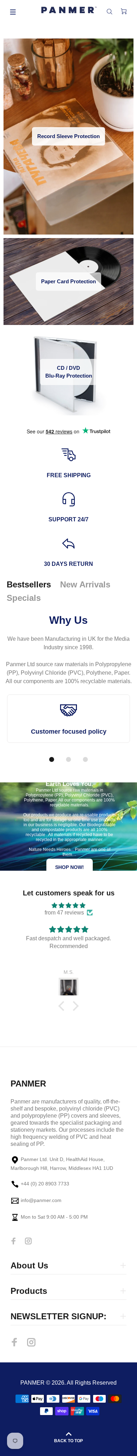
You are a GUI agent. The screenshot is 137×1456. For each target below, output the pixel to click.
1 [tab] (51, 759)
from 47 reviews (64, 913)
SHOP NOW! (69, 867)
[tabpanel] (68, 723)
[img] (68, 905)
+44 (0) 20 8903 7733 (45, 1183)
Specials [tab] (24, 598)
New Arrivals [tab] (85, 584)
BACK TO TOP (68, 1440)
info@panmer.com (41, 1200)
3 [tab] (85, 759)
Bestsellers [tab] (29, 584)
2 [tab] (68, 759)
